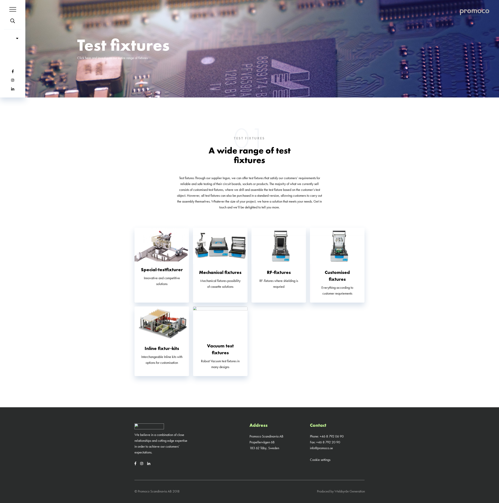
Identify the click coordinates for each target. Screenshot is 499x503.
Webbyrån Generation (349, 491)
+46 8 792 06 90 (332, 436)
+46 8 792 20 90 (328, 442)
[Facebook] (136, 463)
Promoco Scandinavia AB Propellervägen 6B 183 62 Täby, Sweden (266, 442)
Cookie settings (320, 459)
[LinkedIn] (150, 463)
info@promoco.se (321, 448)
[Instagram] (143, 463)
